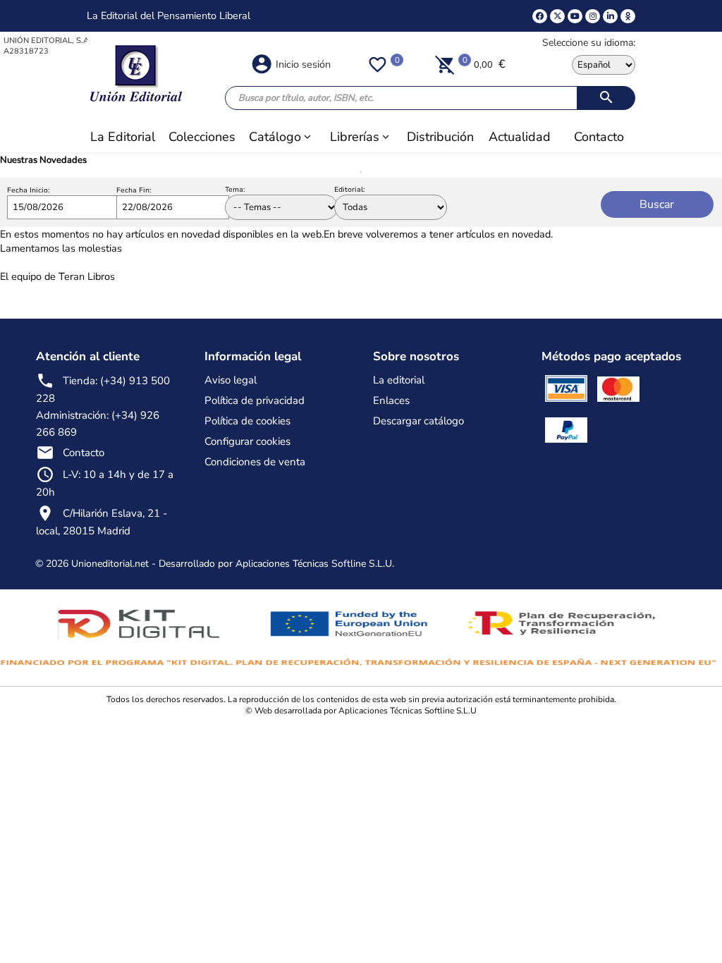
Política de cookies (247, 421)
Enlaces (391, 400)
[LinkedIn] (610, 16)
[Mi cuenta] (261, 62)
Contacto (83, 453)
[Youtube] (575, 16)
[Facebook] (539, 16)
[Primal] (627, 16)
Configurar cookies (247, 441)
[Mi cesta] (445, 64)
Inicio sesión (303, 64)
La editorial (398, 380)
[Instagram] (592, 16)
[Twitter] (557, 16)
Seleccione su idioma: (588, 42)
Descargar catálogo (418, 421)
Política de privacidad (254, 400)
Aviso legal (230, 380)
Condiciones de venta (254, 462)
